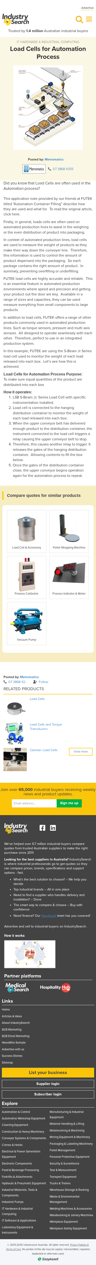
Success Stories (12, 1056)
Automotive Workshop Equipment (23, 1118)
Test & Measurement (63, 1170)
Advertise (87, 8)
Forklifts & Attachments (17, 1177)
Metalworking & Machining (67, 1130)
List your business (48, 1072)
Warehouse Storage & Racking (69, 1190)
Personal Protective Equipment (69, 1157)
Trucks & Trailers (60, 1183)
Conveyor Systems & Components (24, 1138)
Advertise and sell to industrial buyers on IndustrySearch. (45, 926)
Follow (43, 682)
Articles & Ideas (12, 1016)
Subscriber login (48, 1094)
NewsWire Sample (14, 1042)
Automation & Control (16, 1112)
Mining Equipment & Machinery (70, 1137)
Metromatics (54, 159)
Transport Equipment (63, 1177)
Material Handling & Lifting (67, 1124)
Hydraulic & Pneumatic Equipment (24, 1183)
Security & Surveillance (64, 1163)
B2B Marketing (11, 1029)
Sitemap (7, 1062)
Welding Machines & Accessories (71, 1209)
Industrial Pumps (13, 1202)
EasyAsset (48, 916)
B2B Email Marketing (15, 1036)
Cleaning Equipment (15, 1125)
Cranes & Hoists (12, 1145)
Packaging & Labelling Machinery (71, 1144)
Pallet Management (62, 1150)
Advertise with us (13, 1049)
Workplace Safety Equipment (68, 1228)
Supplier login (47, 1083)
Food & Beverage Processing (20, 1170)
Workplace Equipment (64, 1222)
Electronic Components (17, 1163)
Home (6, 1009)
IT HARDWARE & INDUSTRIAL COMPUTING (48, 42)
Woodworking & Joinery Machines (71, 1215)
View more (81, 751)
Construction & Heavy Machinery (23, 1132)
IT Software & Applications (19, 1220)
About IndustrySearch (16, 1023)
